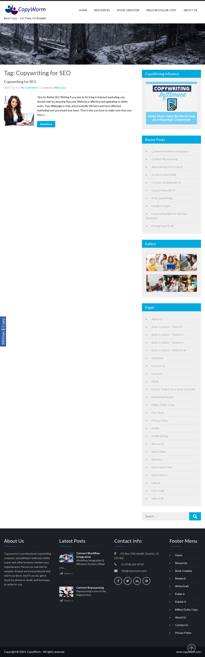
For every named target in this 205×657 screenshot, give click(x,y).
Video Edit (158, 498)
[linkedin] (137, 581)
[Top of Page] (193, 648)
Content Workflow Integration (170, 151)
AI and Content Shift (164, 174)
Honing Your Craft (163, 226)
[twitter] (128, 581)
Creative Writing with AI (166, 182)
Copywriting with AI (163, 190)
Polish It (180, 594)
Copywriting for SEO (20, 81)
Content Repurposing (165, 159)
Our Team (158, 412)
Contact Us (158, 365)
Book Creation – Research (168, 342)
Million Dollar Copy (161, 10)
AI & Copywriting (162, 198)
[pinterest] (146, 581)
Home (83, 10)
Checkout (157, 358)
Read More (46, 124)
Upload (156, 482)
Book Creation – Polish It (167, 326)
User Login (158, 490)
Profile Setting (160, 436)
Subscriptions (160, 475)
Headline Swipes (161, 206)
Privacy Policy (160, 420)
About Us (190, 10)
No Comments (29, 87)
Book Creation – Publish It (168, 334)
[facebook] (118, 581)
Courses (157, 373)
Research (180, 578)
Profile (155, 428)
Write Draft (182, 586)
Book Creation (128, 10)
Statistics (157, 459)
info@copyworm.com (134, 570)
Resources (102, 10)
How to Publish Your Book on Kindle (173, 389)
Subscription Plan (162, 467)
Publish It (180, 601)
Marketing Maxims (163, 397)
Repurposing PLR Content (167, 167)
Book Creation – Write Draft (169, 350)
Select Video (159, 451)
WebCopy (60, 87)
